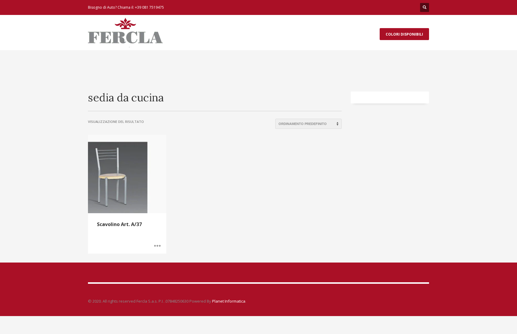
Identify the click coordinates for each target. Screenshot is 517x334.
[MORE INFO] (157, 246)
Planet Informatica (228, 301)
